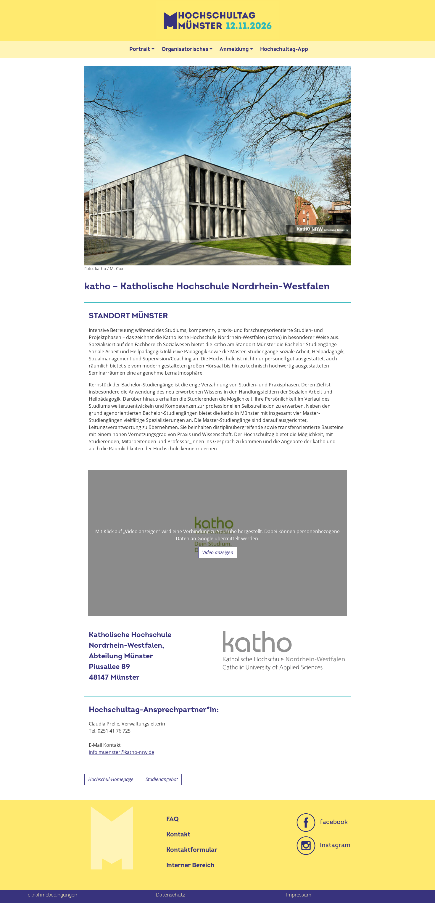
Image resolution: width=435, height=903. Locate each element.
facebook (331, 822)
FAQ (172, 819)
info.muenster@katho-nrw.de (121, 752)
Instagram (332, 845)
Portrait (139, 49)
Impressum (298, 895)
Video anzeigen (217, 552)
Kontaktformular (192, 850)
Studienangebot (162, 779)
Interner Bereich (190, 865)
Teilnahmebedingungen (51, 895)
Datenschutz (170, 895)
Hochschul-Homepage (110, 779)
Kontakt (178, 834)
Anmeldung (234, 49)
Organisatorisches (185, 49)
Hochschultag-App (284, 49)
